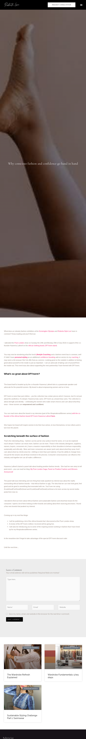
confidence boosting (47, 357)
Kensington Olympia (47, 331)
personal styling (21, 357)
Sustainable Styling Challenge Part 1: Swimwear (22, 716)
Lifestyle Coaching (43, 354)
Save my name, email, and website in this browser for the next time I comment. (39, 614)
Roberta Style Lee (64, 331)
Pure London (19, 343)
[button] (81, 5)
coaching (74, 357)
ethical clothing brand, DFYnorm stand (42, 345)
